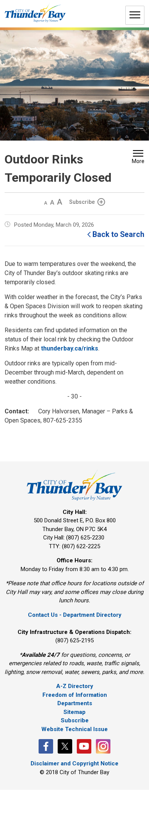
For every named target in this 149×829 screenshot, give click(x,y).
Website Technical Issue (74, 729)
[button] (138, 157)
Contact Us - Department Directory (74, 614)
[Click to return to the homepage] (35, 12)
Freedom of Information (74, 694)
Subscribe (82, 202)
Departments (74, 703)
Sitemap (74, 712)
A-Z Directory (74, 686)
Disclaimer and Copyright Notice (74, 763)
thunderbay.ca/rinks (69, 348)
